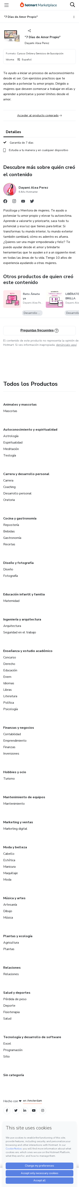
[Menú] (6, 5)
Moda (7, 879)
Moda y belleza (15, 847)
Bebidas (9, 531)
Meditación (11, 449)
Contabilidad (12, 734)
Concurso (9, 657)
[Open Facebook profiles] (7, 1110)
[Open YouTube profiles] (34, 1110)
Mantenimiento (14, 803)
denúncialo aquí (66, 345)
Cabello (8, 854)
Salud (7, 1018)
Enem (7, 677)
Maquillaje (10, 873)
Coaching (9, 487)
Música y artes (14, 898)
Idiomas (8, 683)
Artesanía (10, 904)
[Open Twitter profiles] (16, 1110)
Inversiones (11, 753)
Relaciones (12, 967)
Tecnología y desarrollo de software (32, 1037)
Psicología (10, 709)
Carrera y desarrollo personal (26, 474)
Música (8, 917)
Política (8, 702)
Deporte (9, 1005)
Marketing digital (15, 828)
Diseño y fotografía (18, 563)
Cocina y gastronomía (19, 518)
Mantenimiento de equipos (24, 797)
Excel (7, 1043)
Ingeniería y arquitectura (22, 619)
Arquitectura (12, 626)
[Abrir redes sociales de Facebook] (5, 202)
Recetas (9, 544)
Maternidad (11, 601)
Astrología (10, 436)
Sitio (6, 1056)
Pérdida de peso (15, 999)
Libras (7, 690)
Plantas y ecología (17, 936)
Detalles (13, 131)
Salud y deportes (16, 992)
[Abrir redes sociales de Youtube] (23, 202)
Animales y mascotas (20, 404)
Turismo (9, 778)
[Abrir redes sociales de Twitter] (32, 202)
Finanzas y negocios (18, 727)
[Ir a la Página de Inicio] (38, 5)
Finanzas (9, 747)
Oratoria (9, 500)
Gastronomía (12, 538)
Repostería (11, 525)
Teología (9, 455)
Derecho (9, 664)
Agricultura (11, 942)
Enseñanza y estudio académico (27, 651)
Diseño (8, 569)
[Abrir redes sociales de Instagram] (14, 202)
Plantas (8, 949)
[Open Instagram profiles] (43, 1110)
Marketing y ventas (18, 822)
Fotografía (10, 576)
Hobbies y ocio (14, 772)
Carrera (8, 480)
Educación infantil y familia (24, 594)
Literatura (10, 696)
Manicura (9, 866)
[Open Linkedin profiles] (25, 1110)
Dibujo (7, 911)
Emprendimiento (15, 740)
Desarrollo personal (17, 493)
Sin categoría (13, 1075)
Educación (10, 670)
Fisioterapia (11, 1012)
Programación (12, 1050)
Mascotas (10, 411)
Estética (9, 860)
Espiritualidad (12, 442)
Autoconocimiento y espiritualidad (30, 429)
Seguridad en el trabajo (19, 632)
